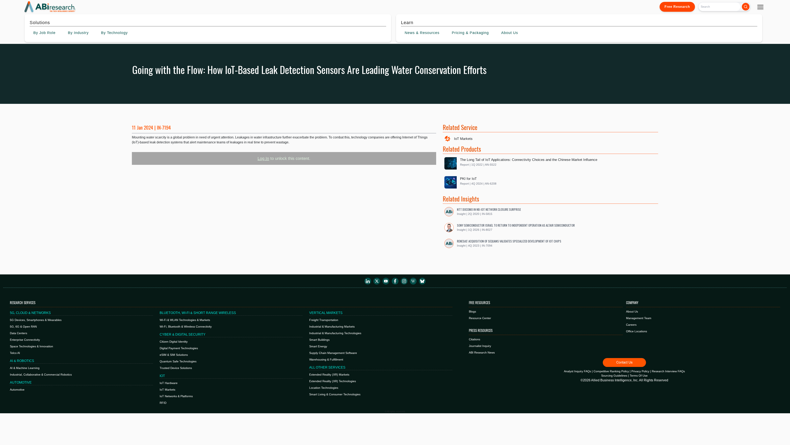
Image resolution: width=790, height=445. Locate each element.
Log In (263, 158)
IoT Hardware (169, 383)
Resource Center (480, 318)
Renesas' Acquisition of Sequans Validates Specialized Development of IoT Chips (509, 241)
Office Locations (636, 331)
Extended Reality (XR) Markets (329, 374)
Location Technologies (323, 387)
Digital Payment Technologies (179, 348)
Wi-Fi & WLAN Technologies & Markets (185, 320)
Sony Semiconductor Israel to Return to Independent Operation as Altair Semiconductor (516, 225)
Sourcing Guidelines (614, 375)
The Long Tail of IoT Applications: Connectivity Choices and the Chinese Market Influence (528, 160)
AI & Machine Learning (25, 368)
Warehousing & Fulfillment (326, 359)
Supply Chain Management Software (333, 353)
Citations (474, 339)
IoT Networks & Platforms (176, 396)
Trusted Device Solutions (176, 368)
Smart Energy (318, 346)
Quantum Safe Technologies (178, 361)
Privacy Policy (640, 371)
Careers (631, 324)
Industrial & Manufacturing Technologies (335, 333)
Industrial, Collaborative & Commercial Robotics (41, 374)
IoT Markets (463, 139)
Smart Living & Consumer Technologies (334, 394)
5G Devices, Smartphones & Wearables (36, 320)
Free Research (677, 6)
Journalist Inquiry (480, 346)
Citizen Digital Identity (174, 341)
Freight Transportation (323, 320)
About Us (632, 311)
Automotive (17, 389)
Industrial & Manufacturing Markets (332, 326)
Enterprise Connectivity (25, 339)
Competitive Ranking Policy (611, 371)
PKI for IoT (468, 179)
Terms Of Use (639, 375)
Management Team (638, 318)
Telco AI (15, 353)
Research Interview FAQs (668, 371)
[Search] (745, 7)
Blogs (472, 311)
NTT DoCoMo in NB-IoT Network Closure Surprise (489, 209)
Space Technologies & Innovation (31, 346)
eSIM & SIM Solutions (174, 354)
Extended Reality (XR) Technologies (332, 381)
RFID (163, 402)
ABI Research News (482, 352)
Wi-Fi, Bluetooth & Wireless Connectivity (186, 326)
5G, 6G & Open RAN (23, 326)
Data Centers (18, 333)
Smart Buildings (319, 339)
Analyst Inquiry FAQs (577, 371)
